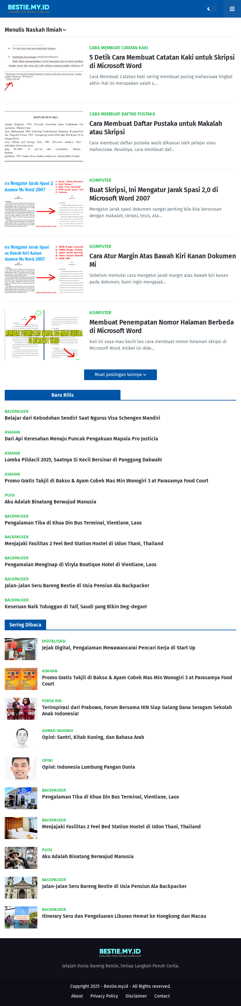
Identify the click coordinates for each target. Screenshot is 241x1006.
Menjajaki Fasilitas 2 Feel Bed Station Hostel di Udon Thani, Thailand (84, 543)
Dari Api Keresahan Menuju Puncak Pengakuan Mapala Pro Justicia (81, 439)
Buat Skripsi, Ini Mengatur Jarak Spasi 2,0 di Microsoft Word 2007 (153, 194)
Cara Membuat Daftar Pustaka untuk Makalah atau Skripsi (155, 128)
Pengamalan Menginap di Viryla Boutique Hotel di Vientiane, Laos (81, 565)
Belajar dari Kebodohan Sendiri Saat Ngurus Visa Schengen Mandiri (82, 418)
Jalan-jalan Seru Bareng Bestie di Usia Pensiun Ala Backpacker (77, 586)
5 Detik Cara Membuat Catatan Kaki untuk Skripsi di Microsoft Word (162, 61)
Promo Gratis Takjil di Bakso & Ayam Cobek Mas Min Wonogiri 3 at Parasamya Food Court (106, 481)
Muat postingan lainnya (119, 374)
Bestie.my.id (116, 986)
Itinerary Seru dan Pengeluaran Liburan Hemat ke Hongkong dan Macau (124, 916)
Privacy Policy (104, 996)
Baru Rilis (62, 395)
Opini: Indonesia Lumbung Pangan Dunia (88, 767)
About (77, 996)
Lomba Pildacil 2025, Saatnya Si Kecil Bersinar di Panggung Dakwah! (83, 460)
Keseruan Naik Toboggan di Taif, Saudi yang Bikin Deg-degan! (76, 607)
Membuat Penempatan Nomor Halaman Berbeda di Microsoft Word (161, 326)
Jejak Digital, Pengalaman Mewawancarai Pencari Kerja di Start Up (118, 648)
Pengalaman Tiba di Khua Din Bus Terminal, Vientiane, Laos (73, 523)
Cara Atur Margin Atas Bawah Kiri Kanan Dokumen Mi (162, 260)
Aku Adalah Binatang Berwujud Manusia (50, 502)
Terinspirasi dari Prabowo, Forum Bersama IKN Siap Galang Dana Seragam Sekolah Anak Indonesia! (137, 710)
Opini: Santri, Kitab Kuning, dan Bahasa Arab (93, 737)
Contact (162, 996)
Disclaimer (136, 996)
